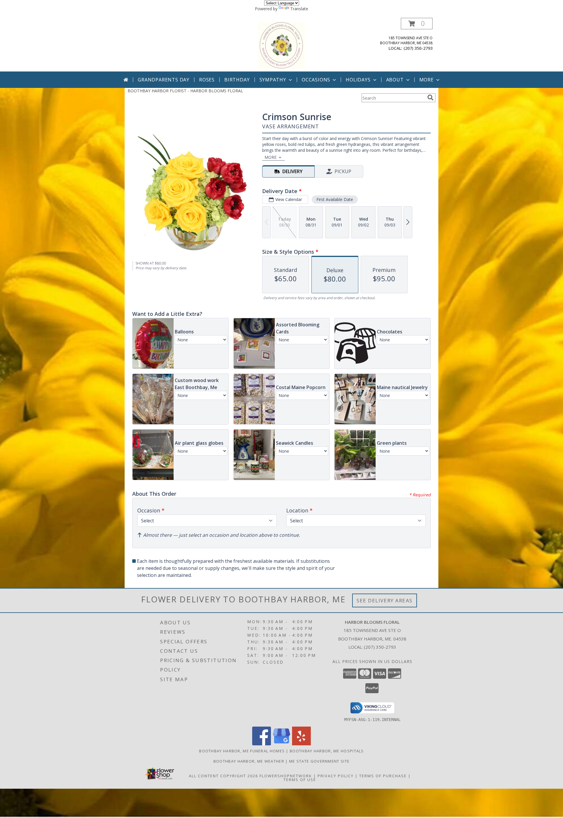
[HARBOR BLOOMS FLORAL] (281, 44)
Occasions (316, 79)
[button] (417, 23)
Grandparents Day (163, 79)
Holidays (358, 79)
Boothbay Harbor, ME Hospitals (327, 751)
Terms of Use (300, 779)
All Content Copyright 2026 (223, 775)
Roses (207, 79)
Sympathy (273, 79)
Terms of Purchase (383, 775)
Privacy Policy (336, 775)
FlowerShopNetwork (286, 775)
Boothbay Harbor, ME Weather (248, 761)
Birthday (237, 79)
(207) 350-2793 (418, 48)
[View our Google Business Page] (281, 744)
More (426, 79)
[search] (430, 97)
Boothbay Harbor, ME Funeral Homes (242, 751)
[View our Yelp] (301, 744)
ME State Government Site (319, 761)
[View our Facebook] (261, 744)
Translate (299, 8)
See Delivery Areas (385, 600)
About (395, 79)
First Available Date (334, 199)
